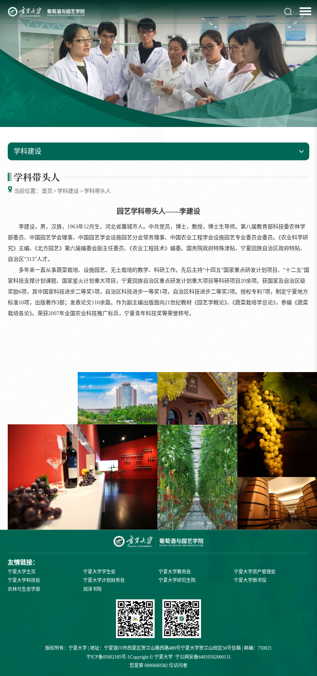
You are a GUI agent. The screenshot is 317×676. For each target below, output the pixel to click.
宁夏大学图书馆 (250, 580)
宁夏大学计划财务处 (104, 580)
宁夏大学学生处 (99, 572)
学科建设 (68, 191)
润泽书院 (92, 589)
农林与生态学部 (24, 589)
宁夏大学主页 (22, 572)
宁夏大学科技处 (24, 580)
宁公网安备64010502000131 (203, 657)
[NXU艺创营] (135, 619)
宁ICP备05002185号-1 (108, 657)
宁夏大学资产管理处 (255, 572)
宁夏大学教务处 (174, 572)
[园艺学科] (181, 619)
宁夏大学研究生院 (177, 580)
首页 (47, 191)
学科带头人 (97, 191)
